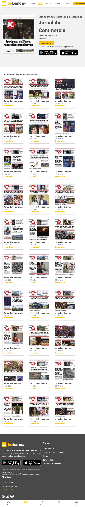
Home (8, 505)
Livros (59, 505)
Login (76, 505)
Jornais (25, 505)
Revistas (42, 505)
